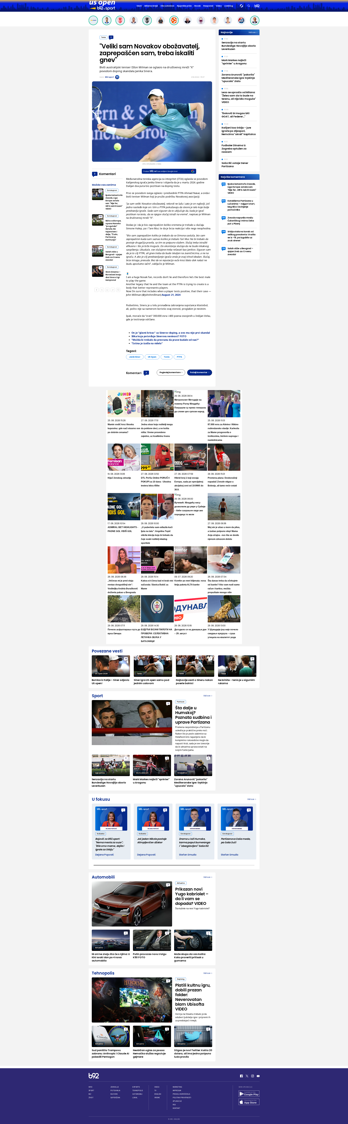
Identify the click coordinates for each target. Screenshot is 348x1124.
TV (155, 1090)
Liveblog (228, 5)
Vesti (139, 5)
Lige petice (100, 773)
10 (165, 810)
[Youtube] (258, 1076)
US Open (152, 357)
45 (126, 658)
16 (100, 267)
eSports (136, 1087)
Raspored (208, 5)
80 (101, 216)
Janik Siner (134, 357)
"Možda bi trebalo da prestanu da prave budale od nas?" (165, 339)
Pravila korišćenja (181, 1094)
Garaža (180, 947)
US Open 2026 (101, 673)
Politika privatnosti (182, 1097)
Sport (91, 1090)
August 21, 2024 (171, 294)
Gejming (180, 979)
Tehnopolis (137, 1090)
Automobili (137, 1094)
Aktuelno (181, 883)
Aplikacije (177, 1101)
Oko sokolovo (167, 5)
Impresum (177, 1090)
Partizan (180, 701)
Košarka (100, 833)
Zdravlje (115, 1087)
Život (91, 1097)
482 (100, 191)
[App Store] (249, 1102)
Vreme (157, 1097)
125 (100, 247)
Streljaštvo (182, 773)
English (157, 1094)
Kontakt (176, 1108)
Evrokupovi (112, 190)
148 (223, 231)
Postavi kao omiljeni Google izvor (160, 171)
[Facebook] (241, 1076)
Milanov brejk (151, 5)
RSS (174, 1104)
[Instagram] (252, 1076)
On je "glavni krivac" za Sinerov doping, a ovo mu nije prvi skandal (170, 332)
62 (207, 810)
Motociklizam (142, 773)
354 (223, 201)
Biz (90, 1094)
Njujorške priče (184, 5)
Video (219, 5)
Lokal (135, 1097)
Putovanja (115, 1090)
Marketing (177, 1087)
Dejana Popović (104, 854)
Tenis (103, 37)
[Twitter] (247, 1076)
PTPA (179, 357)
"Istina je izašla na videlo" (147, 343)
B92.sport (109, 77)
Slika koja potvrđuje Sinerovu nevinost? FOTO (158, 336)
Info (90, 1087)
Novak (197, 5)
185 (223, 218)
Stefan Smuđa (187, 854)
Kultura (114, 1094)
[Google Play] (249, 1094)
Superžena (115, 1097)
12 (252, 658)
